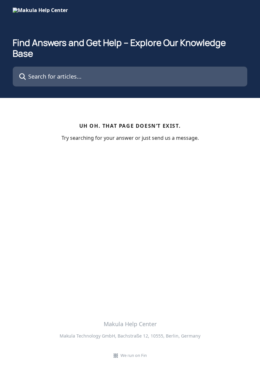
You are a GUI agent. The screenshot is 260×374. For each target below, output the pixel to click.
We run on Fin (133, 355)
